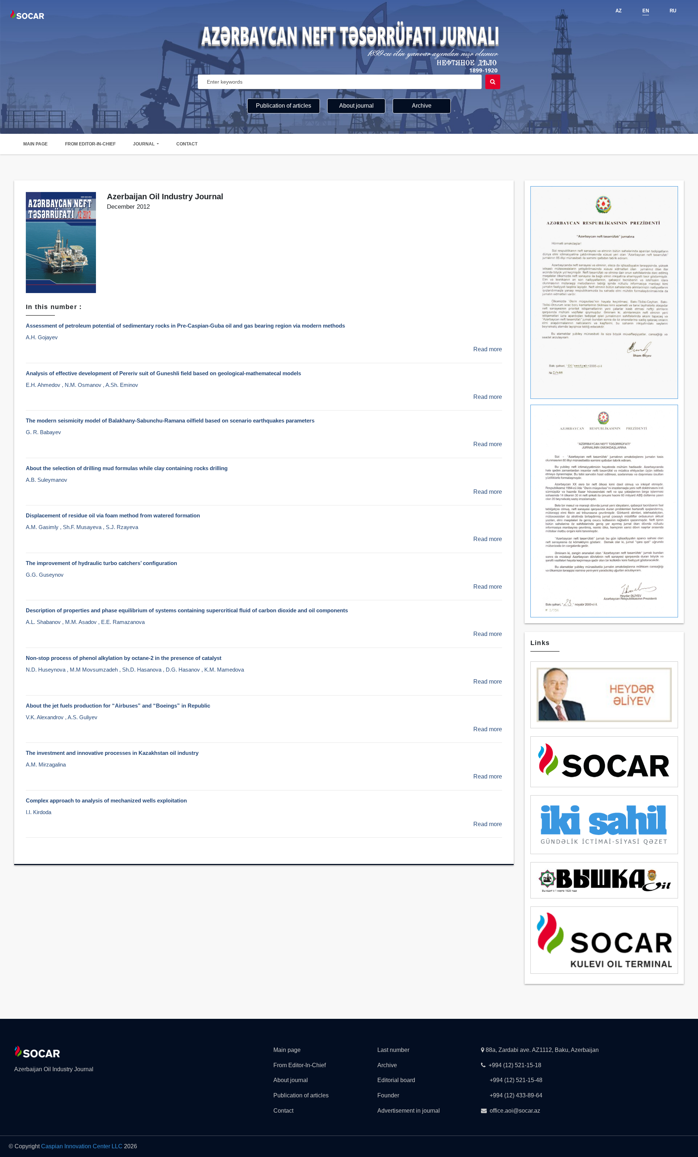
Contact (186, 144)
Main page (35, 144)
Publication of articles (283, 106)
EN (645, 10)
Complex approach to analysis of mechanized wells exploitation (106, 800)
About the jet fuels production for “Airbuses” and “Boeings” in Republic (118, 705)
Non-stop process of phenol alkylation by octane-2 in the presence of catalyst (123, 658)
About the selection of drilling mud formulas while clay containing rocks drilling (127, 468)
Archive (422, 106)
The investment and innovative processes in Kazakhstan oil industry (112, 753)
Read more (487, 349)
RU (673, 10)
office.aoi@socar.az (515, 1111)
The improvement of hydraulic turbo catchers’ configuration (101, 563)
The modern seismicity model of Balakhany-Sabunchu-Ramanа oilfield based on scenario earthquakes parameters (170, 420)
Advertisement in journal (408, 1111)
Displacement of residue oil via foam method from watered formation (113, 515)
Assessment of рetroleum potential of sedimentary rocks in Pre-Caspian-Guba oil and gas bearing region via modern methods (185, 326)
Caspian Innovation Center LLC (82, 1146)
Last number (393, 1050)
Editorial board (396, 1080)
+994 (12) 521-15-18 (515, 1065)
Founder (388, 1095)
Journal (144, 144)
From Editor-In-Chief (90, 144)
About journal (356, 106)
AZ (618, 10)
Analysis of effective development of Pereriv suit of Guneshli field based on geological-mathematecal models (163, 373)
